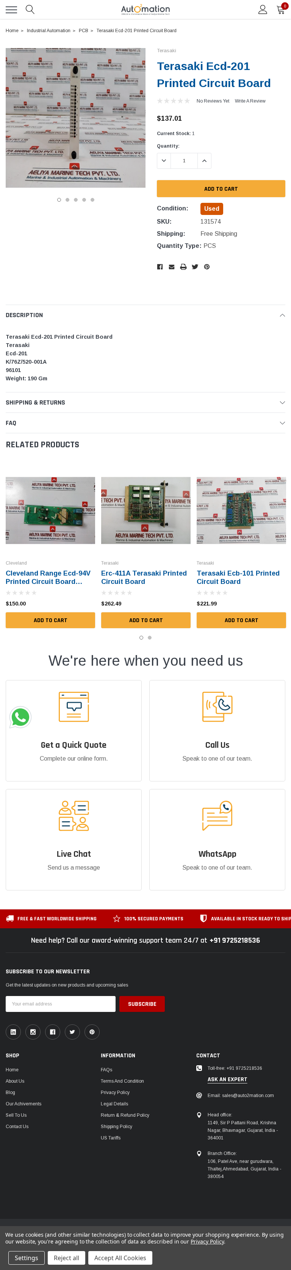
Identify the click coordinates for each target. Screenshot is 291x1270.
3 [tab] (76, 200)
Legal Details (114, 1104)
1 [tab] (59, 200)
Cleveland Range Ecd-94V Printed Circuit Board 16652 (48, 582)
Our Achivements (23, 1104)
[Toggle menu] (11, 10)
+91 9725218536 (235, 940)
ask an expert (227, 1079)
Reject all (66, 1258)
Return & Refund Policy (125, 1115)
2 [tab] (67, 200)
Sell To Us (16, 1115)
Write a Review (250, 101)
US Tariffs (110, 1138)
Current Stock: (176, 133)
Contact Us (17, 1126)
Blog (10, 1092)
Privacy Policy (115, 1092)
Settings (26, 1258)
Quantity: (168, 146)
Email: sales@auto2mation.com (241, 1095)
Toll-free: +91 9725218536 (235, 1068)
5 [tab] (92, 200)
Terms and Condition (122, 1081)
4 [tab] (84, 200)
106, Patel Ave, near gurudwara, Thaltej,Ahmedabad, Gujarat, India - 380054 (244, 1169)
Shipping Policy (116, 1126)
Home (12, 1069)
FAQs (106, 1069)
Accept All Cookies (120, 1258)
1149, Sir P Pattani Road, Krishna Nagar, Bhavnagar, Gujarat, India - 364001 (243, 1130)
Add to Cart (50, 620)
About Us (15, 1081)
